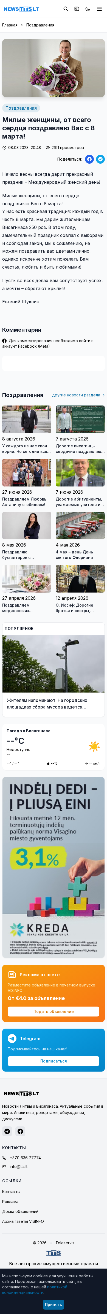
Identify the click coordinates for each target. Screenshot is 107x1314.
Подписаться (53, 1061)
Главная (10, 25)
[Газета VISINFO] (77, 9)
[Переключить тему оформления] (88, 9)
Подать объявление (53, 1011)
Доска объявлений (20, 1211)
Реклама (10, 1201)
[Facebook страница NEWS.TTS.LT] (20, 1131)
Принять (53, 1304)
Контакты (11, 1191)
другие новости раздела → (78, 395)
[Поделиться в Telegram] (100, 159)
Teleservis (64, 1242)
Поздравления (40, 25)
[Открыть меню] (99, 8)
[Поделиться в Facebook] (89, 159)
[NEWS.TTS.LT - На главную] (21, 9)
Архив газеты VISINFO (23, 1221)
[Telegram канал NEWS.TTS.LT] (7, 1131)
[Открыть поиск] (66, 9)
